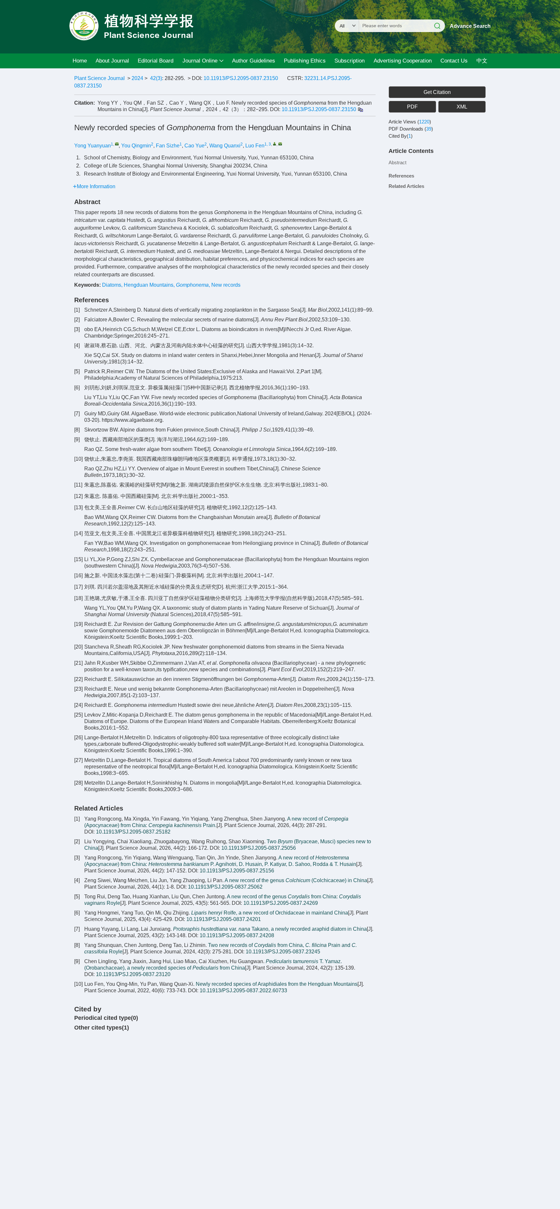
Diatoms (111, 285)
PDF (412, 106)
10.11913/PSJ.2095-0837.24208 (237, 935)
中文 (481, 61)
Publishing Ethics (305, 61)
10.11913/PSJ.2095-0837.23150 (241, 78)
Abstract (397, 162)
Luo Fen (254, 145)
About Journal (112, 61)
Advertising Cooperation (403, 61)
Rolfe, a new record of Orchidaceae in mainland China (269, 912)
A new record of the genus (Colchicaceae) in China (296, 880)
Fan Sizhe (168, 145)
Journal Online (199, 61)
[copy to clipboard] (360, 109)
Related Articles (406, 186)
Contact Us (454, 61)
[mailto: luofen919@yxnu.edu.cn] (280, 143)
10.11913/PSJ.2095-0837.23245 (283, 951)
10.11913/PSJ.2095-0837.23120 (133, 974)
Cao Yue (194, 145)
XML (462, 106)
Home (80, 61)
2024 (137, 78)
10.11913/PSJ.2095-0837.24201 (223, 919)
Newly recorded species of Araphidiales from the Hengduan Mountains (276, 984)
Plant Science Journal (99, 78)
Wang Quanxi (224, 145)
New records (225, 285)
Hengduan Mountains (148, 285)
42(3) (156, 78)
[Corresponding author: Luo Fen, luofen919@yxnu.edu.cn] (274, 143)
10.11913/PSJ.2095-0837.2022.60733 (243, 990)
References (401, 175)
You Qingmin (136, 145)
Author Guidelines (253, 61)
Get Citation (437, 92)
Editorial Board (155, 61)
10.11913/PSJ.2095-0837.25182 (133, 832)
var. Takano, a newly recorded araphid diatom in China (270, 929)
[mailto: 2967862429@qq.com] (117, 143)
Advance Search (470, 26)
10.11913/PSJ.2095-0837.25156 (237, 870)
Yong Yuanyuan (92, 145)
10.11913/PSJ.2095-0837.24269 (280, 903)
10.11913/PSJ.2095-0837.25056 (258, 848)
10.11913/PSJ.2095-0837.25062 (225, 887)
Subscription (349, 61)
